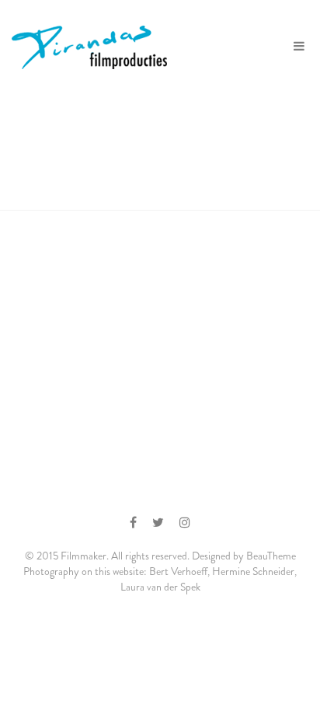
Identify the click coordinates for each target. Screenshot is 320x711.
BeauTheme (271, 555)
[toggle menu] (299, 46)
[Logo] (92, 46)
